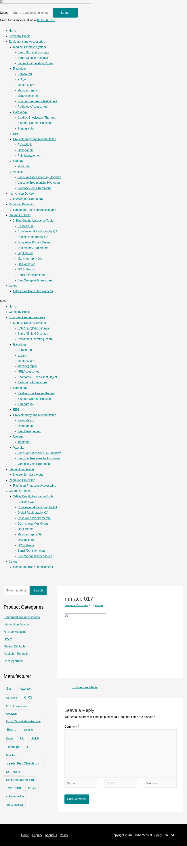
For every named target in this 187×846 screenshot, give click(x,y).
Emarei (12, 729)
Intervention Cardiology (28, 198)
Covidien (11, 713)
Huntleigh (13, 747)
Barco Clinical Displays (33, 57)
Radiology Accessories (32, 106)
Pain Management (29, 155)
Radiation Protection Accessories (34, 209)
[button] (93, 301)
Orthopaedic (25, 150)
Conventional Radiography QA (37, 231)
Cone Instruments (16, 706)
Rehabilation (26, 144)
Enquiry (37, 835)
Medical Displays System (29, 47)
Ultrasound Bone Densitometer (33, 291)
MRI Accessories (28, 95)
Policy (64, 835)
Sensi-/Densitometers (31, 274)
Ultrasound (25, 74)
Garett (10, 738)
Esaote (28, 729)
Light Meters (25, 253)
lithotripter (24, 166)
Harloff (35, 738)
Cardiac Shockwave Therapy (36, 117)
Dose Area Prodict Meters (34, 242)
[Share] (175, 4)
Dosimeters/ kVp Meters (33, 247)
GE (22, 738)
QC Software (26, 269)
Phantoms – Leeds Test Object (37, 101)
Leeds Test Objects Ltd (23, 763)
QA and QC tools (19, 215)
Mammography (27, 90)
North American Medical (20, 779)
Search (4, 12)
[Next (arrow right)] (180, 423)
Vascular (18, 171)
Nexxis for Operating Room (35, 63)
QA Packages (26, 264)
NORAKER (13, 772)
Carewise (11, 697)
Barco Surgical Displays (33, 52)
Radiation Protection (22, 204)
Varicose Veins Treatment (34, 188)
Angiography (26, 128)
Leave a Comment (76, 605)
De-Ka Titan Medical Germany (23, 721)
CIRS (28, 697)
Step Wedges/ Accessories (35, 280)
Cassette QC (26, 226)
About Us (51, 835)
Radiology (19, 68)
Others (13, 285)
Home (13, 30)
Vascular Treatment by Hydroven (39, 182)
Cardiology (20, 112)
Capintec (25, 688)
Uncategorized (13, 661)
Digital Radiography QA (33, 236)
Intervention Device (21, 193)
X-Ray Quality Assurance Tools (33, 220)
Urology (18, 160)
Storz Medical (14, 804)
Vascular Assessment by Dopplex (39, 177)
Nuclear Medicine (15, 631)
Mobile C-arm (26, 84)
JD (28, 747)
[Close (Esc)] (183, 4)
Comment (71, 726)
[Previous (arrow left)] (6, 423)
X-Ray (22, 79)
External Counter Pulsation (35, 122)
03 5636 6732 (46, 20)
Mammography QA (30, 258)
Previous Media (85, 687)
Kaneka (10, 755)
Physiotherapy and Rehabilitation (34, 139)
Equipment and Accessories (27, 41)
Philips (32, 788)
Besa (9, 688)
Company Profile (19, 36)
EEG (16, 133)
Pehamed (14, 788)
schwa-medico (15, 796)
